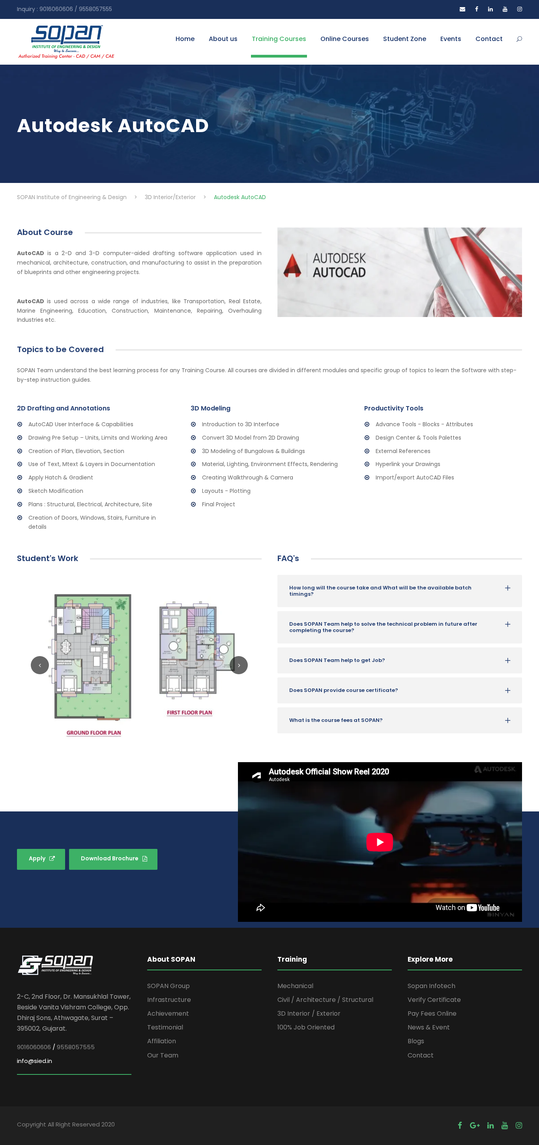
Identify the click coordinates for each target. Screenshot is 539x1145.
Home (185, 38)
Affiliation (161, 1041)
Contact (489, 38)
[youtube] (505, 9)
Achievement (168, 1013)
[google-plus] (474, 1125)
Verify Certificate (434, 999)
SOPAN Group (168, 985)
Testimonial (165, 1027)
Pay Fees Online (432, 1013)
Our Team (162, 1055)
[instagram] (519, 9)
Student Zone (404, 38)
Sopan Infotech (431, 985)
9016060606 (34, 1047)
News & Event (429, 1027)
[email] (462, 9)
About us (223, 38)
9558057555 (76, 1047)
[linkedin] (490, 9)
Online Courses (344, 38)
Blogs (416, 1041)
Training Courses (279, 38)
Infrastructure (169, 999)
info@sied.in (34, 1061)
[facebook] (476, 9)
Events (450, 38)
